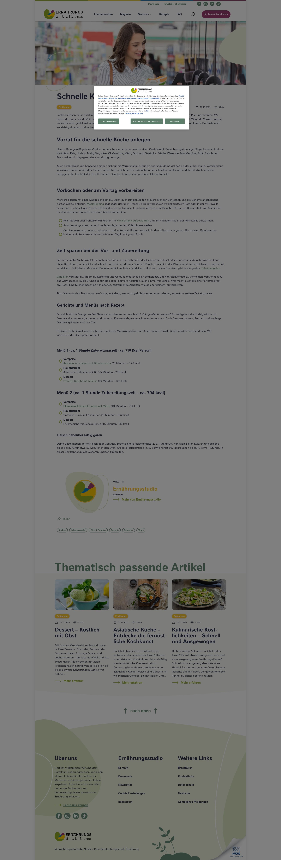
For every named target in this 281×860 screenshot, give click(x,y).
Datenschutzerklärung (134, 113)
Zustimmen (174, 121)
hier (147, 111)
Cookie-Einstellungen (109, 121)
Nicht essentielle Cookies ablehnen (146, 121)
